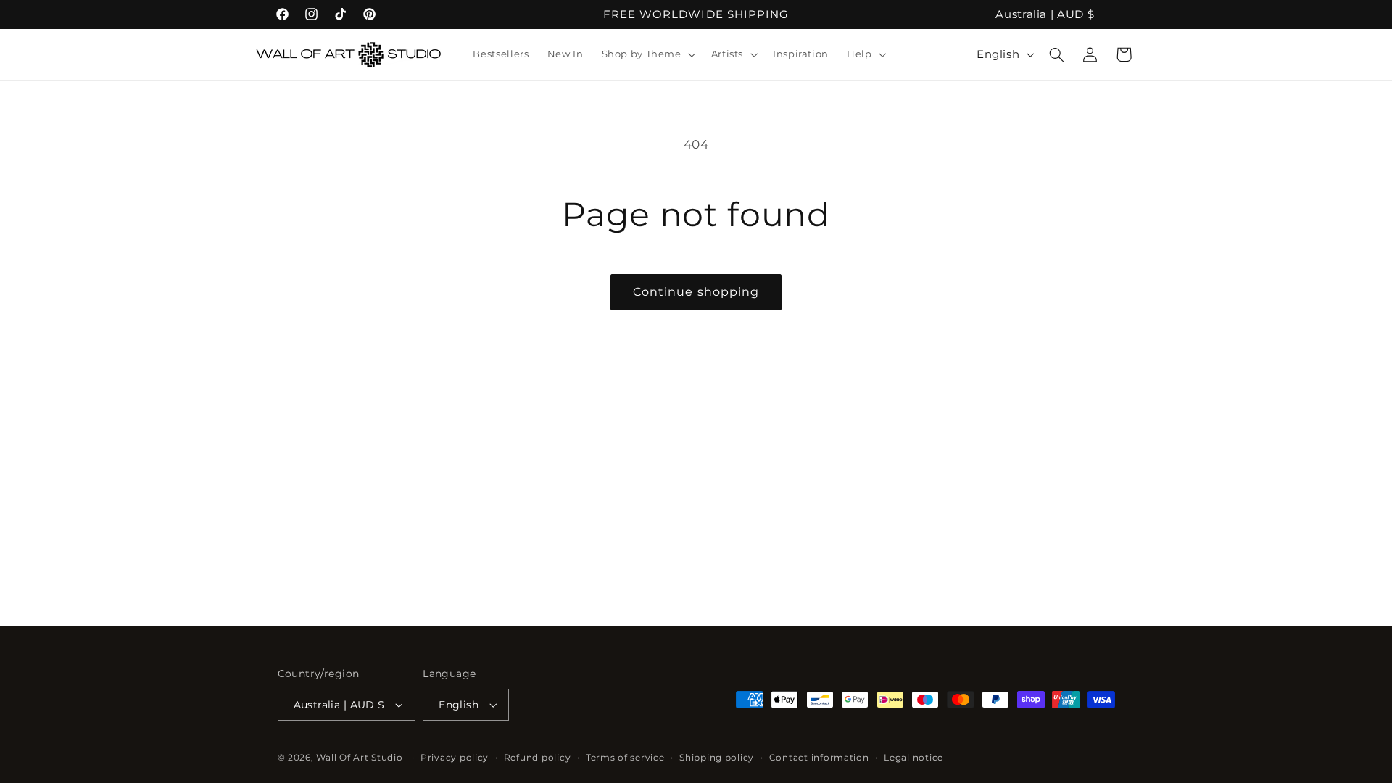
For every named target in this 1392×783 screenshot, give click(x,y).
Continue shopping (696, 292)
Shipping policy (716, 758)
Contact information (819, 758)
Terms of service (625, 758)
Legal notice (913, 758)
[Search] (1057, 54)
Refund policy (537, 758)
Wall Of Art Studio (359, 758)
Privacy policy (454, 758)
